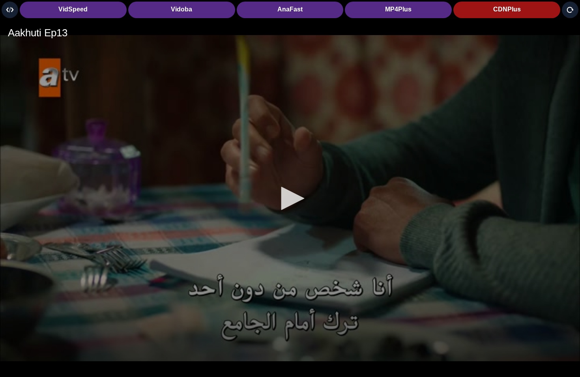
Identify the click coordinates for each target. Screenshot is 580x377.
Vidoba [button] (181, 9)
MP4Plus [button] (398, 9)
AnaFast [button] (290, 9)
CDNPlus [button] (507, 9)
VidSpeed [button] (73, 9)
